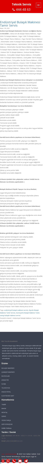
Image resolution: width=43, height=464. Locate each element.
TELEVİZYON (6, 388)
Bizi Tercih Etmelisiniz (9, 454)
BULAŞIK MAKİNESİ (8, 368)
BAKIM (4, 408)
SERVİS (4, 416)
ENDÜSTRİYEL (6, 392)
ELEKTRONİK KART (8, 396)
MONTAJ (4, 412)
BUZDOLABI (6, 376)
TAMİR (4, 404)
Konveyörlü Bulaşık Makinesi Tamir (28, 313)
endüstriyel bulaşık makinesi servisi (16, 310)
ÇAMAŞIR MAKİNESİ (8, 372)
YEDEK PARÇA (6, 420)
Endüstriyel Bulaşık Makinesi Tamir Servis (20, 23)
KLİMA (4, 384)
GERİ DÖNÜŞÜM (7, 424)
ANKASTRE (5, 380)
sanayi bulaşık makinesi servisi (10, 315)
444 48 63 (23, 9)
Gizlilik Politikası (7, 428)
